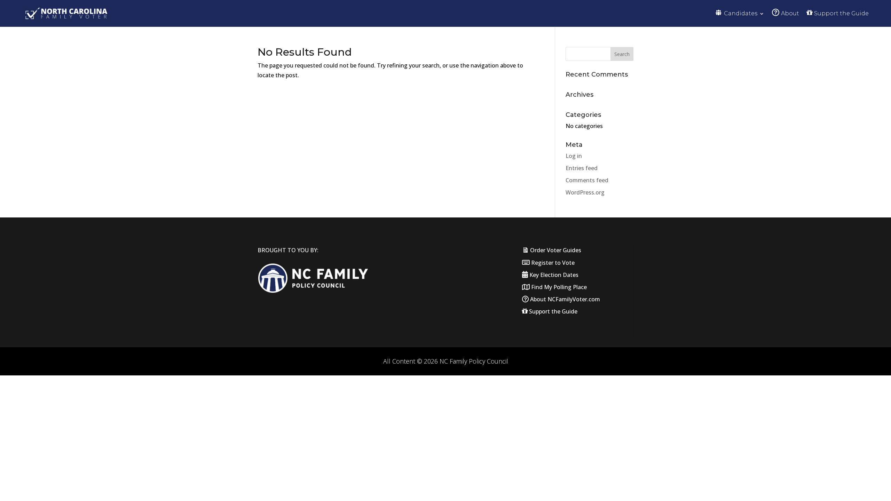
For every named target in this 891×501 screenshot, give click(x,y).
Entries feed (582, 168)
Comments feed (587, 180)
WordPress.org (585, 192)
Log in (574, 156)
